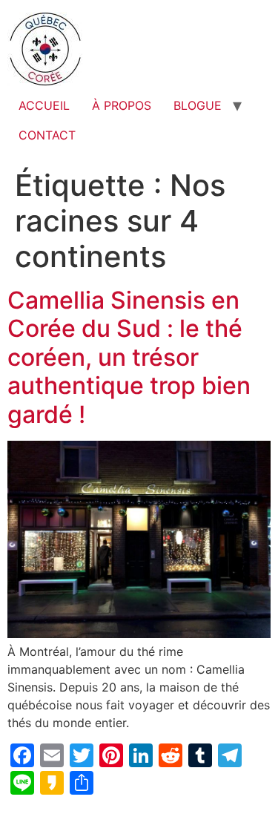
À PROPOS (121, 105)
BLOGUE (197, 105)
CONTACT (47, 135)
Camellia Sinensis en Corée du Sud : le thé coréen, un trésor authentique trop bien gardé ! (129, 357)
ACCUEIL (44, 105)
